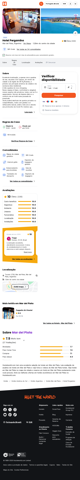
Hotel (5, 37)
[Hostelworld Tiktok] (15, 414)
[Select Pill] (41, 4)
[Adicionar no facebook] (5, 409)
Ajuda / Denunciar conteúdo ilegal (42, 440)
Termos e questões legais (38, 465)
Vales (58, 465)
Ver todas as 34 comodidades (29, 49)
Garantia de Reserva (56, 420)
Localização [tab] (26, 62)
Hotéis (41, 415)
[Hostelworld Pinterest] (10, 414)
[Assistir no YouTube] (5, 414)
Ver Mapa (27, 43)
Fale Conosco (44, 433)
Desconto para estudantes (56, 437)
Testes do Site (67, 465)
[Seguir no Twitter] (10, 409)
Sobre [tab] (4, 62)
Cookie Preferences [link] (21, 470)
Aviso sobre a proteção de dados (15, 465)
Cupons (52, 465)
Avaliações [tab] (39, 62)
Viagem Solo (56, 431)
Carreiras (69, 420)
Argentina (17, 43)
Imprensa (69, 415)
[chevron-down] (23, 340)
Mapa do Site (8, 470)
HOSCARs (55, 425)
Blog (54, 415)
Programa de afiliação (70, 438)
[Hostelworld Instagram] (15, 409)
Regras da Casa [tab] (14, 62)
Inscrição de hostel (70, 433)
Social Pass (56, 409)
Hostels (41, 409)
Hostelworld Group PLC (70, 409)
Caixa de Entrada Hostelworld (70, 445)
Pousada (42, 420)
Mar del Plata (7, 43)
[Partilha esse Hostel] (75, 33)
